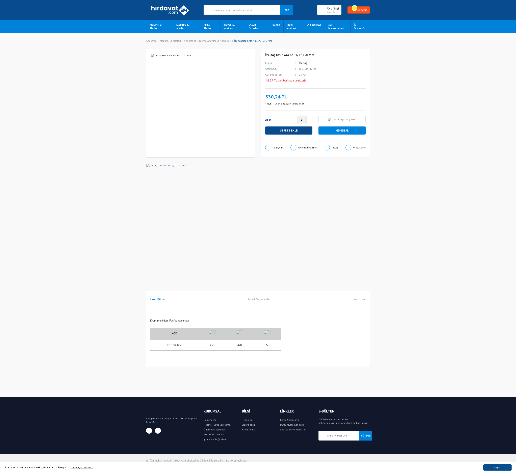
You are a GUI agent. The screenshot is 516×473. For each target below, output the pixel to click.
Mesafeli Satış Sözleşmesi (218, 424)
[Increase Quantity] (309, 120)
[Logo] (172, 10)
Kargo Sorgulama (290, 419)
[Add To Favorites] (303, 147)
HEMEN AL (342, 130)
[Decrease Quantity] (294, 120)
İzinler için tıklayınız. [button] (82, 467)
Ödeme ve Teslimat (214, 429)
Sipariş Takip (249, 424)
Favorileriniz (248, 429)
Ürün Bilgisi (157, 299)
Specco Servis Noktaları (293, 429)
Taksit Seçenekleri (259, 299)
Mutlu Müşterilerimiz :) (292, 424)
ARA (287, 9)
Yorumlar (360, 299)
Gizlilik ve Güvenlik (214, 434)
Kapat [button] (497, 467)
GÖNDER (366, 435)
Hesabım (247, 419)
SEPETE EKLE (289, 130)
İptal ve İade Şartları (215, 439)
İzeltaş (303, 63)
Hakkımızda (210, 419)
